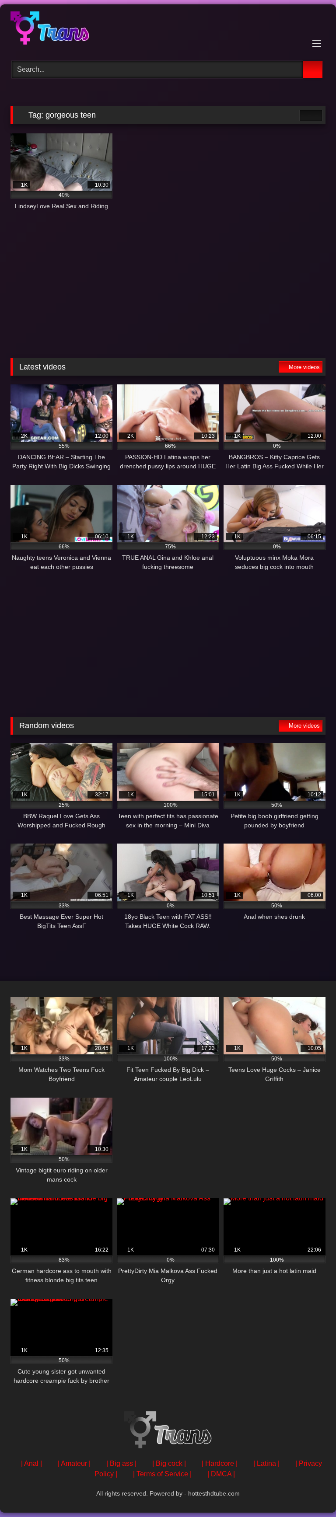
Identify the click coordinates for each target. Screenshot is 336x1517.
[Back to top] (309, 1491)
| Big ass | (121, 1463)
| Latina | (266, 1463)
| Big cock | (169, 1463)
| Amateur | (74, 1463)
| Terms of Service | (162, 1474)
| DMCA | (221, 1474)
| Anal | (31, 1463)
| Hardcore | (220, 1463)
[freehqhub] (168, 29)
